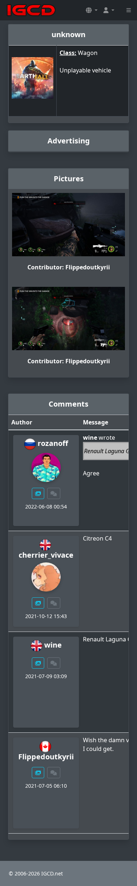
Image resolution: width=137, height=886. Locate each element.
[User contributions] (38, 493)
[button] (91, 10)
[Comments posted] (53, 493)
